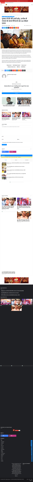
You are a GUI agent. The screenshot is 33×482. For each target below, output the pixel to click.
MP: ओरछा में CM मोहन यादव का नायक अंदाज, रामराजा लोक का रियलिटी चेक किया (16, 118)
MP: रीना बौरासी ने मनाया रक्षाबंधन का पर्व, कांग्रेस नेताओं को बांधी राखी (8, 273)
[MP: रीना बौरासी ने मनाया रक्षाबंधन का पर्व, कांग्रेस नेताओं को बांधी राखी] (9, 241)
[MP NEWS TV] (6, 4)
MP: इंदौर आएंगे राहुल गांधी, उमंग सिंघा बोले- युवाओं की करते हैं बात (23, 220)
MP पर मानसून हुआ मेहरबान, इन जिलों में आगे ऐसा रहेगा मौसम (15, 177)
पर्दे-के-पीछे (2, 448)
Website (18, 139)
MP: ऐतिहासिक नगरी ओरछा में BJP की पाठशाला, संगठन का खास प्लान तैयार (12, 2)
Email (3, 139)
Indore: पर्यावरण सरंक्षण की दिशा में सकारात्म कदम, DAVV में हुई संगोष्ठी (16, 173)
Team (31, 479)
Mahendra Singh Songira (6, 25)
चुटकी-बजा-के (2, 454)
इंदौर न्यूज (18, 66)
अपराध (1, 458)
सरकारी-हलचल (2, 449)
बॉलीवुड (2, 450)
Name (3, 136)
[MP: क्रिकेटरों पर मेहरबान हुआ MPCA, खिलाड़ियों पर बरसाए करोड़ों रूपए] (27, 395)
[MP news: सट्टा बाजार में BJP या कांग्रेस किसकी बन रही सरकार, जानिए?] (4, 171)
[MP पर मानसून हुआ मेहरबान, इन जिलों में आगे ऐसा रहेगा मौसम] (4, 178)
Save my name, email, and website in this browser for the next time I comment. (13, 142)
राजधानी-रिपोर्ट (11, 16)
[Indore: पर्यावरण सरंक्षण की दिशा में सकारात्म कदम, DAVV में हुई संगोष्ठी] (4, 174)
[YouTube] (16, 475)
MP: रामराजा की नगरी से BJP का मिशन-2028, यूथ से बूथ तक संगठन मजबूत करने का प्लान (6, 118)
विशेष (13, 16)
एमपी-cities (3, 16)
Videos (2, 459)
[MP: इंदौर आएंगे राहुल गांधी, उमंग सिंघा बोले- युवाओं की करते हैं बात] (24, 215)
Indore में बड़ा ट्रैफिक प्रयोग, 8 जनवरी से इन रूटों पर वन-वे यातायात (15, 166)
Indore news (24, 65)
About (29, 479)
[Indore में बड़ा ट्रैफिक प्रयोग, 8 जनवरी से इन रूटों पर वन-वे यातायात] (4, 167)
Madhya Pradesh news (11, 66)
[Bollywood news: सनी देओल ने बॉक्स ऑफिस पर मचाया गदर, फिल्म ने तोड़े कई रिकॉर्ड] (4, 164)
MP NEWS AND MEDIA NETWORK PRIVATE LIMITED (17, 479)
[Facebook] (15, 475)
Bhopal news (9, 65)
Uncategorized (3, 453)
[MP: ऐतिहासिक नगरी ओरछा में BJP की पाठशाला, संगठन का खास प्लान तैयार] (26, 114)
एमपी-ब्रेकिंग (6, 16)
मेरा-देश (8, 16)
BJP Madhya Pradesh (16, 65)
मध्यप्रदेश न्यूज (23, 66)
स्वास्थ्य (2, 457)
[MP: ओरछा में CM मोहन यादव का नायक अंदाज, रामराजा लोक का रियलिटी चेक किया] (16, 114)
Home (27, 479)
